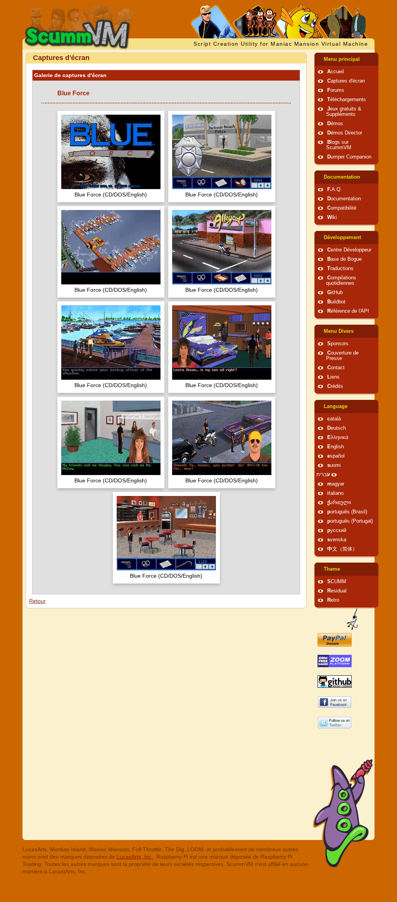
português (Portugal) (350, 521)
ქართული (339, 502)
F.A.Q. (334, 189)
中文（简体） (342, 549)
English (335, 446)
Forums (335, 90)
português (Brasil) (347, 512)
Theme (332, 569)
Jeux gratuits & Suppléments (343, 111)
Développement (342, 237)
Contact (336, 367)
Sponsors (338, 343)
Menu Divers (339, 331)
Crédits (335, 386)
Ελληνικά (338, 437)
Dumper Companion (349, 157)
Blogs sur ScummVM (338, 144)
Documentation (342, 177)
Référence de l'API (348, 311)
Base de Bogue (344, 259)
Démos (335, 123)
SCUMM (336, 581)
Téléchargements (346, 99)
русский (336, 530)
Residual (337, 591)
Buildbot (336, 302)
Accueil (335, 71)
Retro (333, 600)
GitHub (335, 292)
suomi (334, 465)
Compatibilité (341, 208)
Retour (37, 601)
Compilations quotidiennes (341, 280)
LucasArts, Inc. (135, 857)
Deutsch (336, 428)
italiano (335, 493)
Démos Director (344, 133)
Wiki (332, 217)
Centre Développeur (349, 250)
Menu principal (342, 59)
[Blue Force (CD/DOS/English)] (111, 153)
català (334, 419)
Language (335, 406)
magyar (335, 484)
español (336, 456)
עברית (323, 474)
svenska (336, 539)
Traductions (340, 268)
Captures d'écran (346, 81)
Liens (333, 377)
